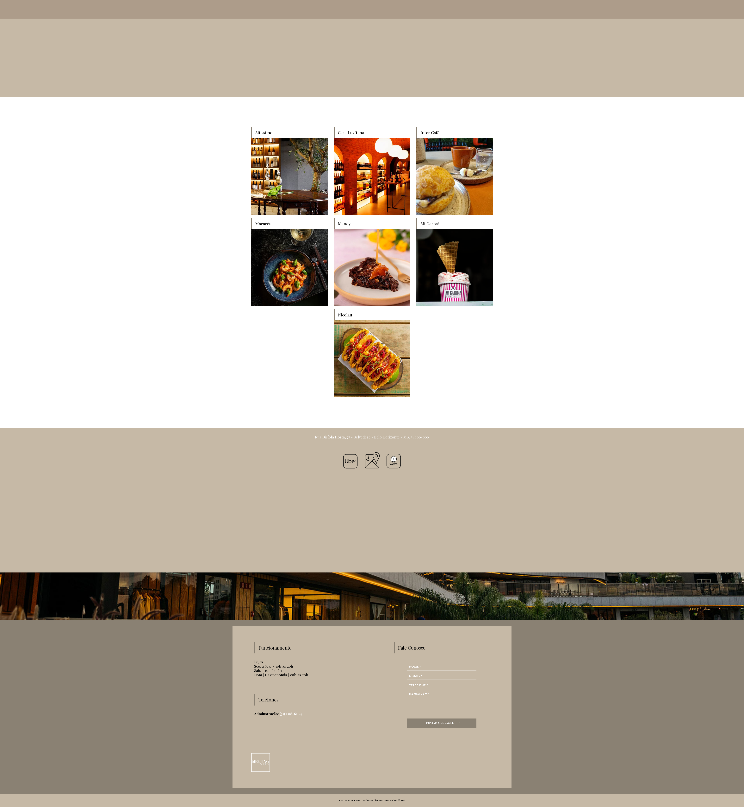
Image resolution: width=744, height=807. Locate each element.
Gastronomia (323, 411)
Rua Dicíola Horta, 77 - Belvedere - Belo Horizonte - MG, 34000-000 (372, 437)
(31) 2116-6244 (291, 713)
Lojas (372, 411)
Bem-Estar (421, 411)
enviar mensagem (440, 723)
